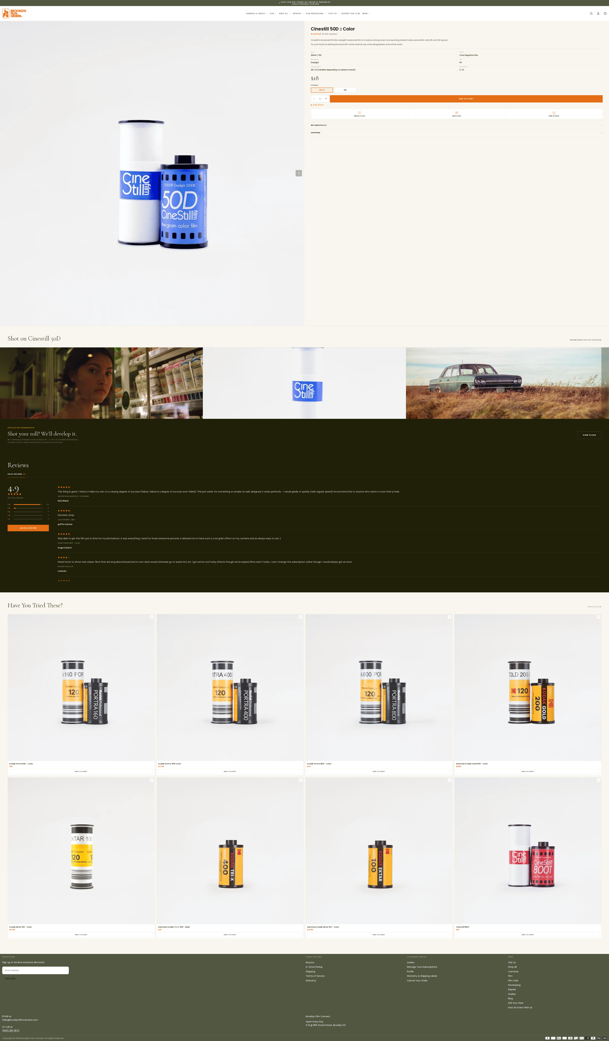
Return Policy (319, 125)
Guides (512, 994)
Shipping (315, 133)
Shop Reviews (17, 474)
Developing (514, 985)
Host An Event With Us (520, 1007)
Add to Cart (81, 771)
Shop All (283, 13)
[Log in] (598, 13)
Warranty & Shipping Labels (422, 976)
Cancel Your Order (417, 980)
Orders (410, 962)
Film (272, 13)
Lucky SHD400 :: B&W (66, 520)
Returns (310, 962)
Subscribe (10, 978)
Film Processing (315, 13)
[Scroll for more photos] (605, 383)
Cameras (513, 971)
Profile (410, 971)
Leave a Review (28, 528)
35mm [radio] (322, 90)
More (365, 13)
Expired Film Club (350, 13)
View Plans (589, 435)
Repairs (297, 13)
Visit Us (332, 13)
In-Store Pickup (314, 967)
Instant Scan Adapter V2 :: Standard (73, 496)
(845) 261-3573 (10, 1030)
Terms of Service (315, 976)
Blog (510, 998)
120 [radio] (345, 90)
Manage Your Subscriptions (422, 967)
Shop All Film (594, 607)
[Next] (299, 173)
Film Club (513, 980)
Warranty (311, 980)
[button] (591, 13)
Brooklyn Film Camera (318, 1016)
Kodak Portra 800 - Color (69, 543)
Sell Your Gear (516, 1003)
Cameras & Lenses (255, 13)
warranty (335, 3)
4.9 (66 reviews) (329, 34)
